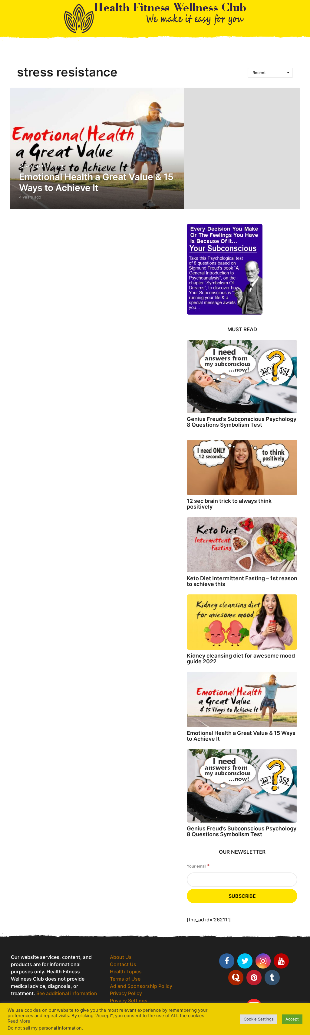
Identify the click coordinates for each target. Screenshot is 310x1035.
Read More (19, 1021)
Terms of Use (125, 979)
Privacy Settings (128, 1001)
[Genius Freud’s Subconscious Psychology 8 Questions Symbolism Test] (242, 376)
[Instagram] (263, 961)
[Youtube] (281, 961)
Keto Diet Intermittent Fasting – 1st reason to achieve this (242, 581)
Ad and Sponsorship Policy (141, 986)
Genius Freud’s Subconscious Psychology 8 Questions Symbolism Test (241, 422)
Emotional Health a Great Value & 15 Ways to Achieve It (96, 182)
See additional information (66, 993)
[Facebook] (226, 961)
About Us (121, 957)
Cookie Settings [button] (259, 1019)
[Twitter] (244, 961)
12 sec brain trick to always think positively (229, 504)
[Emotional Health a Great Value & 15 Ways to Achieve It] (242, 699)
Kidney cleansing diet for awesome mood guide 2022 (241, 658)
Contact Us (123, 964)
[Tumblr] (272, 977)
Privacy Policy (126, 993)
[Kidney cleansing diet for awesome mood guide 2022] (242, 622)
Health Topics (126, 972)
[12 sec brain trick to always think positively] (242, 467)
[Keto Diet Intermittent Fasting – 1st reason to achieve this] (242, 544)
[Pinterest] (254, 977)
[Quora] (235, 977)
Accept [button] (292, 1019)
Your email (198, 866)
